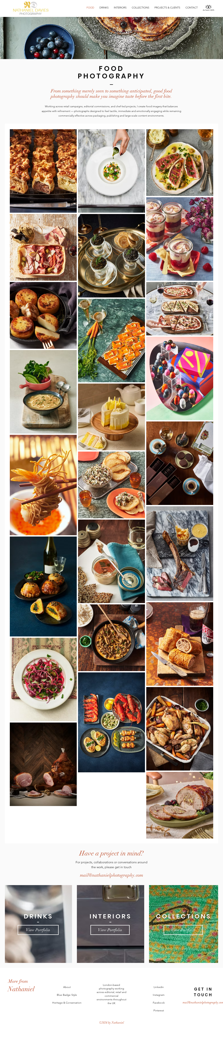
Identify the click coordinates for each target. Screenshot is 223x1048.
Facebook (159, 1002)
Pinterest (158, 1010)
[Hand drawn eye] (208, 7)
